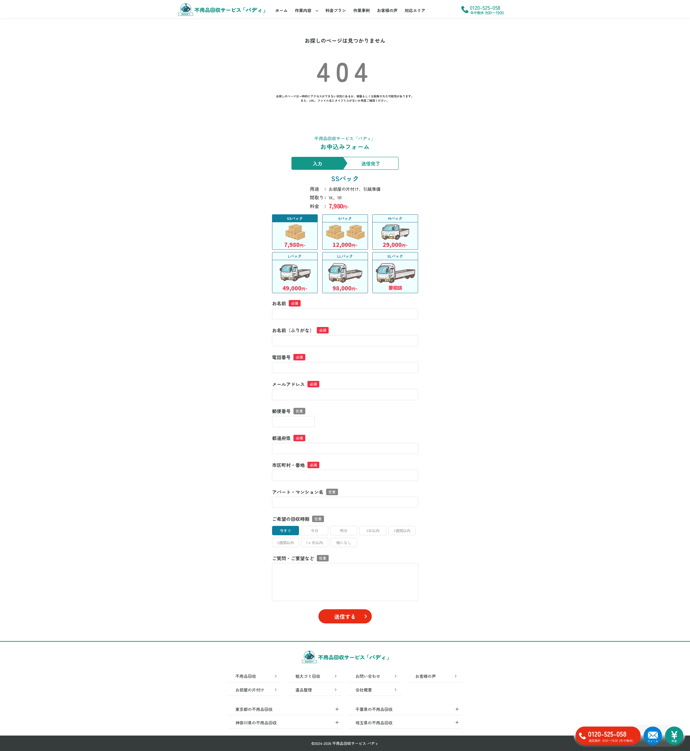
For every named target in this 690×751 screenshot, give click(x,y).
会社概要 (363, 690)
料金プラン (335, 10)
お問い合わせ (367, 676)
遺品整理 (303, 690)
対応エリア (415, 10)
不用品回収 (245, 676)
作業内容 (303, 10)
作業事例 (361, 10)
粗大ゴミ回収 (307, 676)
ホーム (281, 10)
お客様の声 (387, 10)
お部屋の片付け (249, 690)
